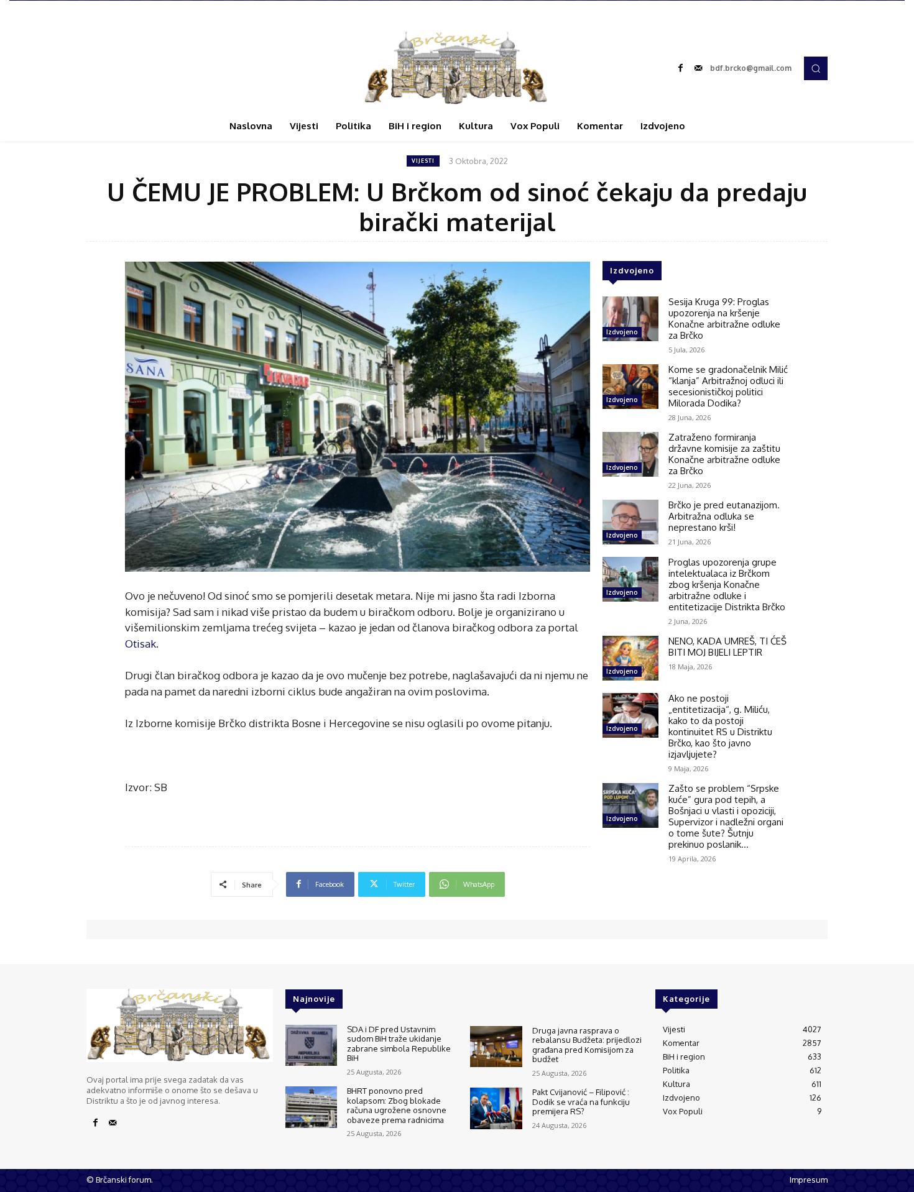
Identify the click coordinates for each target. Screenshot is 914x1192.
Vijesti (423, 160)
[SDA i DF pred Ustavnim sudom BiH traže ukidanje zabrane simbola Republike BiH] (311, 1045)
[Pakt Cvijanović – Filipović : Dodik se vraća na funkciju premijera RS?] (496, 1108)
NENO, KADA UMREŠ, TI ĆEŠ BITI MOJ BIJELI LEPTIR (727, 646)
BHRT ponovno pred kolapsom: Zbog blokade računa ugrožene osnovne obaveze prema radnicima (396, 1105)
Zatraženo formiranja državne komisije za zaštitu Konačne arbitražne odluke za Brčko (724, 454)
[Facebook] (681, 68)
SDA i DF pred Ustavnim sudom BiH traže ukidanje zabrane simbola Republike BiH (399, 1043)
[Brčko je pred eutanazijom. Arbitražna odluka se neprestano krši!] (630, 522)
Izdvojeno (622, 332)
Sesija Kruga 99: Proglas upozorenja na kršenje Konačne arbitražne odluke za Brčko (724, 318)
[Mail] (698, 68)
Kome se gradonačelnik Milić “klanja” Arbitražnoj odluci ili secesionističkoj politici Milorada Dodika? (728, 386)
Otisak (140, 643)
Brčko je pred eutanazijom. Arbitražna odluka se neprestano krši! (724, 516)
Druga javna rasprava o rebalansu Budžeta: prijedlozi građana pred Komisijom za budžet (587, 1045)
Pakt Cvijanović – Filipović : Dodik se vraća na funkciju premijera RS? (581, 1101)
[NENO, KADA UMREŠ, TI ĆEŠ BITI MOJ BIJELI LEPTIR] (630, 658)
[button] (816, 68)
